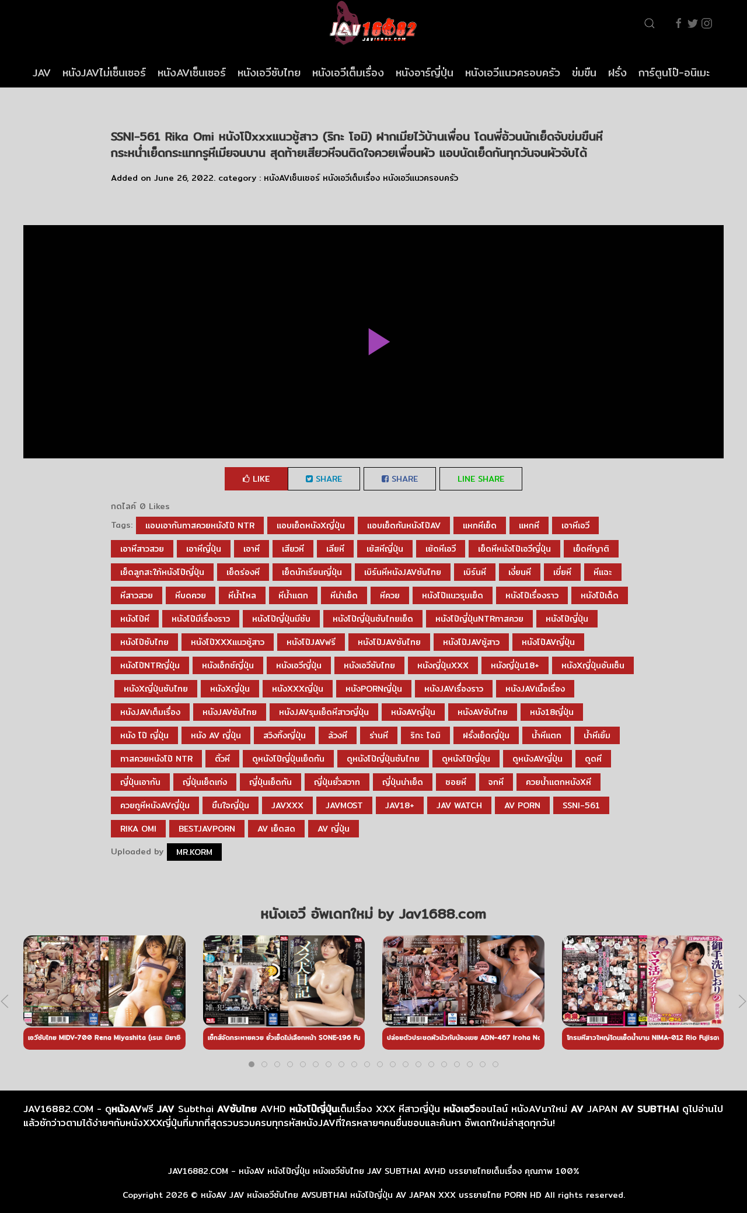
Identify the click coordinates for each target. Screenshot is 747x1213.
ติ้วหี (222, 758)
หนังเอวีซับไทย (269, 72)
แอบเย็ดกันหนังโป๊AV (404, 525)
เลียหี (335, 548)
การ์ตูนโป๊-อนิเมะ (674, 72)
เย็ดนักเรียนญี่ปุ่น (312, 572)
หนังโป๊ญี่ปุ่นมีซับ (281, 618)
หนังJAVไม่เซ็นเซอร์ (104, 72)
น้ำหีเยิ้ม (597, 735)
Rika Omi (138, 828)
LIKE (260, 478)
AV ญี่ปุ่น (333, 828)
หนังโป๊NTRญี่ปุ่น (150, 665)
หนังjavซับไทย (230, 712)
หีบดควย (190, 595)
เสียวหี (293, 548)
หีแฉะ (603, 572)
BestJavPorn (207, 828)
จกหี (496, 782)
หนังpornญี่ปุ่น (373, 688)
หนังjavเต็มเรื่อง (150, 712)
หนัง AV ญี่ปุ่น (216, 735)
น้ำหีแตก (546, 735)
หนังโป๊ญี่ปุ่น (567, 618)
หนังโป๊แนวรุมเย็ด (452, 595)
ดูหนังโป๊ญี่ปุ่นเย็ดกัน (288, 758)
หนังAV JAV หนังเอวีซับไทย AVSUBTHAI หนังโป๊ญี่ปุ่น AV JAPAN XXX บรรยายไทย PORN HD (371, 1195)
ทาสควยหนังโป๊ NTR (156, 758)
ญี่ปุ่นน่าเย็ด (402, 782)
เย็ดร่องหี (243, 572)
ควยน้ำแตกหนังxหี (558, 782)
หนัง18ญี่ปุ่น (552, 712)
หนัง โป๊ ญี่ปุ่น (144, 735)
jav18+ (399, 805)
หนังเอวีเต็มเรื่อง (348, 72)
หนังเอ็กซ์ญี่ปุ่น (228, 665)
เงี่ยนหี (519, 572)
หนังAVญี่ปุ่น (413, 712)
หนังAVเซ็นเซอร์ (192, 72)
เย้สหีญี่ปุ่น (384, 548)
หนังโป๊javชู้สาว (471, 642)
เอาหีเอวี (575, 525)
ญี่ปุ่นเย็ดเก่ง (205, 782)
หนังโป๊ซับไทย (144, 642)
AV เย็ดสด (276, 828)
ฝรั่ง (617, 72)
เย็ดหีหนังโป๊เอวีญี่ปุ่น (514, 548)
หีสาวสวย (136, 595)
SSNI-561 (581, 805)
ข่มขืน (584, 72)
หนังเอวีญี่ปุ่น (299, 665)
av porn (522, 805)
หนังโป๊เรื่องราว (531, 595)
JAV (42, 72)
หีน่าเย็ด (344, 595)
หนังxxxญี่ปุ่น (297, 688)
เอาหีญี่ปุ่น (203, 548)
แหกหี (529, 525)
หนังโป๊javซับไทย (389, 642)
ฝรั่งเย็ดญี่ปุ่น (486, 735)
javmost (344, 805)
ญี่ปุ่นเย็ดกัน (270, 782)
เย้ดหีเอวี (440, 548)
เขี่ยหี (562, 572)
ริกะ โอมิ (425, 735)
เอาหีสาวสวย (142, 548)
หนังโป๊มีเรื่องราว (201, 618)
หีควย (390, 595)
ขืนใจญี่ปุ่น (230, 805)
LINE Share (481, 478)
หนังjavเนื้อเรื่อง (535, 688)
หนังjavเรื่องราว (453, 688)
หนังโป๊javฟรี (311, 642)
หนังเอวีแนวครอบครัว (512, 72)
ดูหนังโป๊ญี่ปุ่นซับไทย (383, 758)
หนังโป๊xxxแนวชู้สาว (227, 642)
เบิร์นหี (474, 572)
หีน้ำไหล (242, 595)
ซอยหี (455, 782)
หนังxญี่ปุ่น (230, 688)
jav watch (459, 805)
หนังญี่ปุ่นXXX (443, 665)
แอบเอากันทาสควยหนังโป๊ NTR (199, 525)
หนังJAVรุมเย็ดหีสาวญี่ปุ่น (324, 712)
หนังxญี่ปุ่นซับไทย (156, 688)
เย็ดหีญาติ (591, 548)
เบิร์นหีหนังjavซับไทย (402, 572)
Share (327, 478)
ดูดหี (593, 758)
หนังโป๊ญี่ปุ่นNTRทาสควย (479, 618)
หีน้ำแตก (293, 595)
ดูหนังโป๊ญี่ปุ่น (466, 758)
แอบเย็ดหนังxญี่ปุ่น (311, 525)
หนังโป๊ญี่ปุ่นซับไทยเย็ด (373, 618)
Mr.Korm (194, 852)
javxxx (287, 805)
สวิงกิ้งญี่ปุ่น (284, 735)
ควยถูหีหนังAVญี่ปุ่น (155, 805)
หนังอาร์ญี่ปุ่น (424, 72)
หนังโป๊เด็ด (600, 595)
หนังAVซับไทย (483, 712)
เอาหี (251, 548)
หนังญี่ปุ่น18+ (515, 665)
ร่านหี (378, 735)
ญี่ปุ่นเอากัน (140, 782)
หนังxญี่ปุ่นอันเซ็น (592, 665)
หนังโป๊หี (134, 618)
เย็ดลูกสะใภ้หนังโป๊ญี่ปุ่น (162, 572)
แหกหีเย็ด (480, 525)
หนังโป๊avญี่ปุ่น (548, 642)
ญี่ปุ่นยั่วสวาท (337, 782)
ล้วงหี (337, 735)
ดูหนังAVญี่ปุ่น (537, 758)
